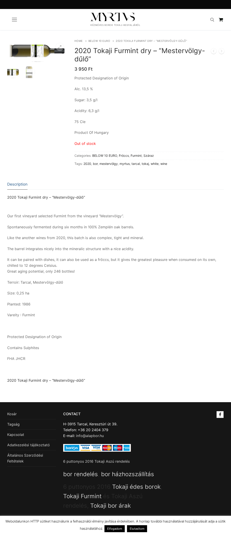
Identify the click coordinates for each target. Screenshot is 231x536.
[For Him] (213, 52)
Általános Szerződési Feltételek (25, 458)
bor (95, 164)
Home (78, 41)
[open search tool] (212, 20)
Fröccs (124, 155)
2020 (87, 164)
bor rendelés (80, 474)
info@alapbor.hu (90, 435)
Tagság (13, 424)
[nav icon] (14, 19)
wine (163, 164)
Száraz (148, 155)
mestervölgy (108, 164)
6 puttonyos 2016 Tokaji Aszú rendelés (96, 461)
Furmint (136, 155)
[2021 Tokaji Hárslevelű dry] (221, 52)
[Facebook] (220, 414)
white (155, 164)
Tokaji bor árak (110, 505)
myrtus (125, 164)
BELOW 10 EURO (99, 41)
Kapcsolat (15, 434)
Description (17, 184)
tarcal (136, 164)
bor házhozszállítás (127, 474)
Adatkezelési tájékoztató (28, 445)
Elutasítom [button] (137, 528)
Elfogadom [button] (114, 528)
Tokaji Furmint (82, 496)
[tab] (17, 184)
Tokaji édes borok (136, 486)
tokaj (145, 164)
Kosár (12, 414)
